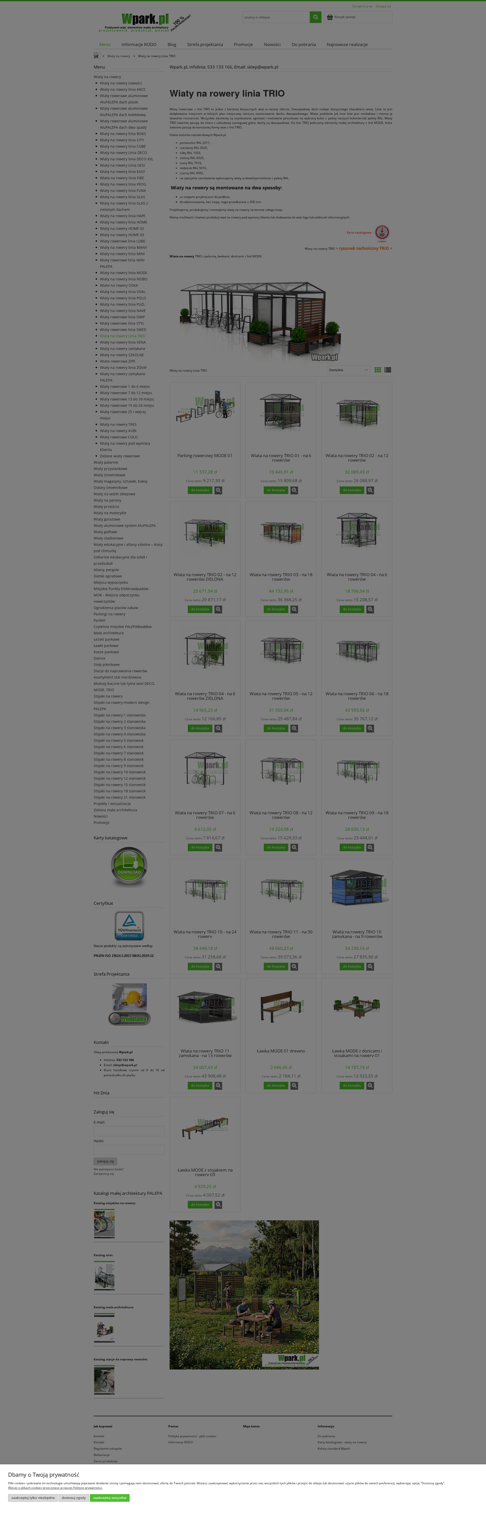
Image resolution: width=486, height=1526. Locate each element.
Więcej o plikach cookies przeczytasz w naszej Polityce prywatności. (55, 1488)
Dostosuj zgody (74, 1498)
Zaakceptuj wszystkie (110, 1498)
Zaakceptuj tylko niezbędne (33, 1498)
